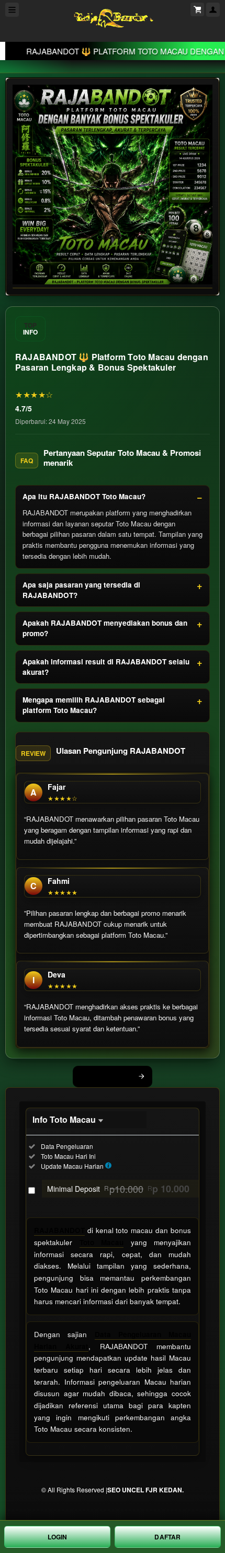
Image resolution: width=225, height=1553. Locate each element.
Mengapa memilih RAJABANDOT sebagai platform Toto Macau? (93, 705)
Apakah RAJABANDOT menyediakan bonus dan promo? (104, 628)
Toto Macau (102, 1242)
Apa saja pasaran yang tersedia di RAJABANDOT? (81, 590)
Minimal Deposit (118, 1188)
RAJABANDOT (59, 1230)
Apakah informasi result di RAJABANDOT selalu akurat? (105, 667)
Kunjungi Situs (106, 1076)
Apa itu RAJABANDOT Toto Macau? (83, 496)
